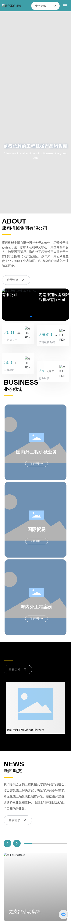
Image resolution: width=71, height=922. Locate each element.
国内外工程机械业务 (36, 451)
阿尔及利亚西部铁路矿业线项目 (25, 729)
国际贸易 (36, 529)
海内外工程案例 (36, 606)
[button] (31, 316)
